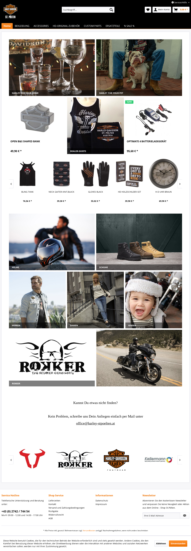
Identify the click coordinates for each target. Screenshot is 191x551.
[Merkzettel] (148, 10)
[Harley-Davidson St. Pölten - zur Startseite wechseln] (10, 17)
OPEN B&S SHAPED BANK (25, 141)
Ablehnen (161, 543)
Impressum (101, 504)
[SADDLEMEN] (158, 460)
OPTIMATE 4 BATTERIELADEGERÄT (146, 141)
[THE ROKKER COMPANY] (32, 460)
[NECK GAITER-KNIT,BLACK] (27, 173)
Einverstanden (178, 543)
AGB (50, 518)
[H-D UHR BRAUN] (129, 173)
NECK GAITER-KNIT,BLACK (27, 191)
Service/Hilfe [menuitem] (180, 2)
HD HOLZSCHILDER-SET (95, 191)
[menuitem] (88, 10)
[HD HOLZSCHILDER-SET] (95, 173)
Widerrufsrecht (56, 514)
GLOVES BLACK (61, 191)
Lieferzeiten (54, 500)
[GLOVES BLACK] (61, 173)
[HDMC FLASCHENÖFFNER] (163, 173)
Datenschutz (102, 500)
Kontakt (52, 504)
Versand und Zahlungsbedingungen (66, 507)
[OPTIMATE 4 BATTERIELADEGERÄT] (154, 117)
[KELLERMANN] (116, 460)
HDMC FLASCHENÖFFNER (163, 191)
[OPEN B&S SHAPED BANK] (37, 117)
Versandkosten (89, 530)
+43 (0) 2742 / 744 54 (15, 511)
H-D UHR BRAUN (129, 191)
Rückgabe (53, 511)
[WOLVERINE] (74, 460)
